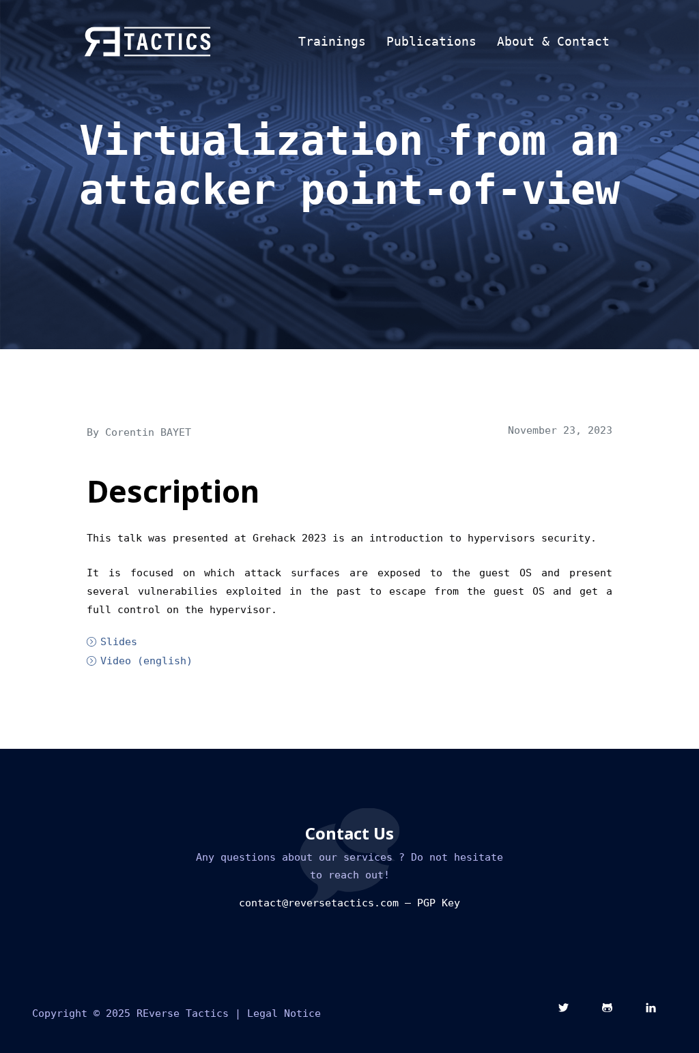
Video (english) (146, 661)
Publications (431, 41)
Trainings (332, 41)
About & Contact (553, 41)
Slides (118, 642)
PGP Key (438, 903)
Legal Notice (284, 1013)
